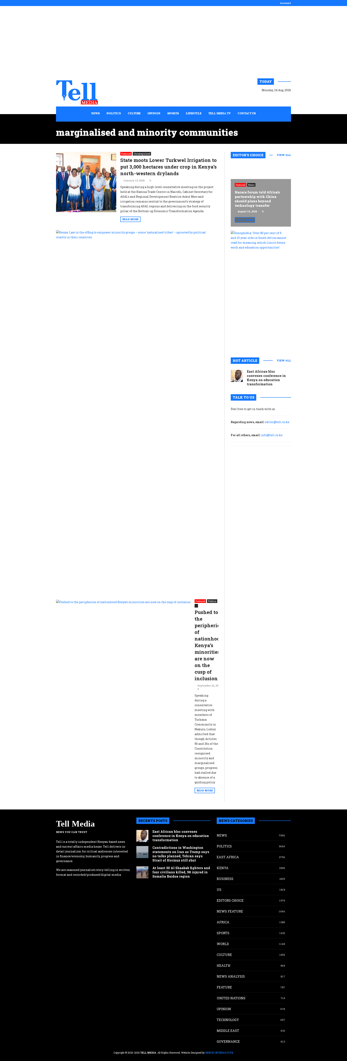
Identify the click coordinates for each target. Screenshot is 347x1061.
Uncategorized (142, 153)
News (251, 184)
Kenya (223, 868)
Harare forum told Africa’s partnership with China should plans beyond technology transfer (257, 199)
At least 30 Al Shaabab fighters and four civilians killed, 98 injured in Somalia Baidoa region (181, 872)
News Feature (230, 911)
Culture (224, 955)
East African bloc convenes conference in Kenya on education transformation (266, 377)
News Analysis (231, 976)
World (223, 944)
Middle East (228, 1030)
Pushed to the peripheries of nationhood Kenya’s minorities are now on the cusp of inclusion (209, 645)
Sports (223, 933)
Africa (223, 922)
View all (284, 155)
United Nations (231, 998)
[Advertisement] (173, 42)
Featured (126, 153)
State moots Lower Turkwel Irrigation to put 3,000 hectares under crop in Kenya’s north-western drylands (168, 167)
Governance (228, 1041)
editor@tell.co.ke (277, 422)
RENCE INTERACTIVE (219, 1052)
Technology (228, 1020)
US (219, 889)
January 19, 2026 (134, 180)
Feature (224, 987)
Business (225, 879)
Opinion (224, 1009)
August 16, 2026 (247, 211)
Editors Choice (230, 900)
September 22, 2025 (209, 685)
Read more (130, 219)
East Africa (228, 857)
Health (223, 965)
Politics (212, 601)
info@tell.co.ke (272, 435)
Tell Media (75, 824)
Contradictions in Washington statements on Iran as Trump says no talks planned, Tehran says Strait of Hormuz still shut (180, 853)
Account (285, 3)
